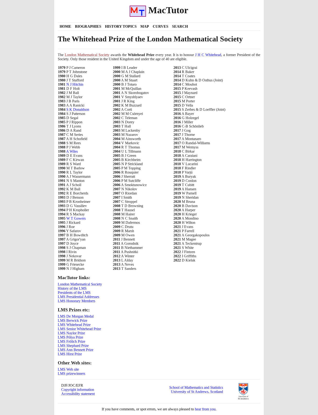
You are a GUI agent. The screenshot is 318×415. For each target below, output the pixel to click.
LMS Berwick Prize (72, 320)
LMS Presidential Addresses (78, 297)
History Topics (121, 26)
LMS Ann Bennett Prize (75, 350)
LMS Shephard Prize (73, 346)
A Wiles (72, 151)
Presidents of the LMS (74, 293)
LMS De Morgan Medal (76, 316)
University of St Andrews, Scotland (197, 392)
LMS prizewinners (71, 373)
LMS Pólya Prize (70, 337)
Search (180, 26)
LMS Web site (68, 369)
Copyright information (77, 390)
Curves (160, 26)
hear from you (205, 409)
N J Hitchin (74, 84)
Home (65, 26)
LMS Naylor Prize (71, 333)
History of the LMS (72, 288)
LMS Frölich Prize (71, 341)
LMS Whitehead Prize (74, 325)
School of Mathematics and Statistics (196, 387)
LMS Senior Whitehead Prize (79, 329)
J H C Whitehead (208, 55)
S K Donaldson (77, 109)
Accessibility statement (78, 394)
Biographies (88, 26)
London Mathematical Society (87, 55)
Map (144, 26)
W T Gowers (76, 218)
